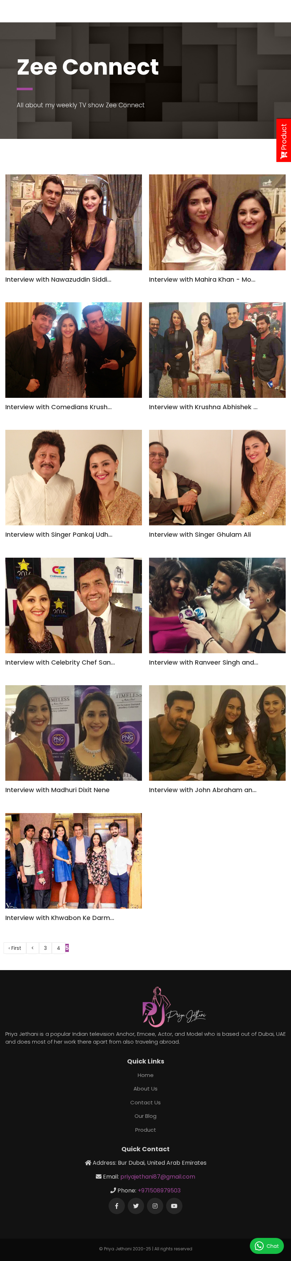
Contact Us (145, 1102)
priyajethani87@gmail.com (157, 1177)
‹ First (15, 948)
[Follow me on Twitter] (136, 1206)
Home (146, 1075)
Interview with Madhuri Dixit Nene (57, 789)
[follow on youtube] (174, 1206)
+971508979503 (159, 1190)
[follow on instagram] (155, 1206)
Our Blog (145, 1116)
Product (145, 1129)
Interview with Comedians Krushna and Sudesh (80, 406)
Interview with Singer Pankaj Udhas (60, 534)
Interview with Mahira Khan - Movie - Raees (218, 279)
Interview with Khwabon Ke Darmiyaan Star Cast (82, 917)
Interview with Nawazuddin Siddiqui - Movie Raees (84, 279)
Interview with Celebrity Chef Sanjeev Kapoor (77, 662)
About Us (145, 1088)
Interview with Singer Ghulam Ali (200, 534)
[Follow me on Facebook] (117, 1206)
